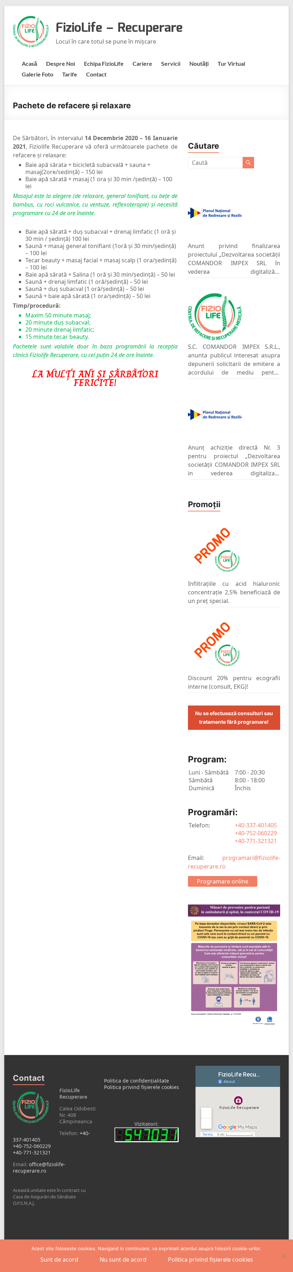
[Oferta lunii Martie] (215, 644)
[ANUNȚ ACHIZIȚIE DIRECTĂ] (215, 414)
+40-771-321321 (256, 841)
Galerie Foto (37, 74)
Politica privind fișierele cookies (141, 1087)
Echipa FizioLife (104, 63)
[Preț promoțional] (215, 550)
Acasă (29, 63)
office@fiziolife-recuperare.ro (39, 1167)
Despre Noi (60, 63)
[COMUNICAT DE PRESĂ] (215, 213)
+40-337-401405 (256, 825)
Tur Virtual (231, 63)
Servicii (170, 63)
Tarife (69, 74)
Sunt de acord (59, 1259)
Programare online (222, 881)
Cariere (142, 63)
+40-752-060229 (256, 833)
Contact (96, 74)
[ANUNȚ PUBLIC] (215, 314)
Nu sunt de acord (123, 1259)
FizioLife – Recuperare (119, 28)
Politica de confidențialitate (136, 1080)
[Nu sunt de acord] (284, 1255)
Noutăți (199, 63)
